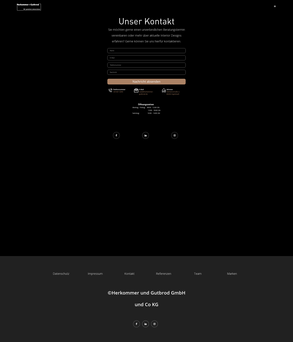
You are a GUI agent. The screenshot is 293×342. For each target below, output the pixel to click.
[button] (274, 6)
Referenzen (163, 274)
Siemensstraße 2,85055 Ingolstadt (173, 93)
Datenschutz (61, 274)
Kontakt (129, 274)
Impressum (95, 274)
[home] (29, 7)
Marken (232, 274)
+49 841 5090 (118, 92)
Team (198, 274)
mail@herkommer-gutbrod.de (146, 93)
